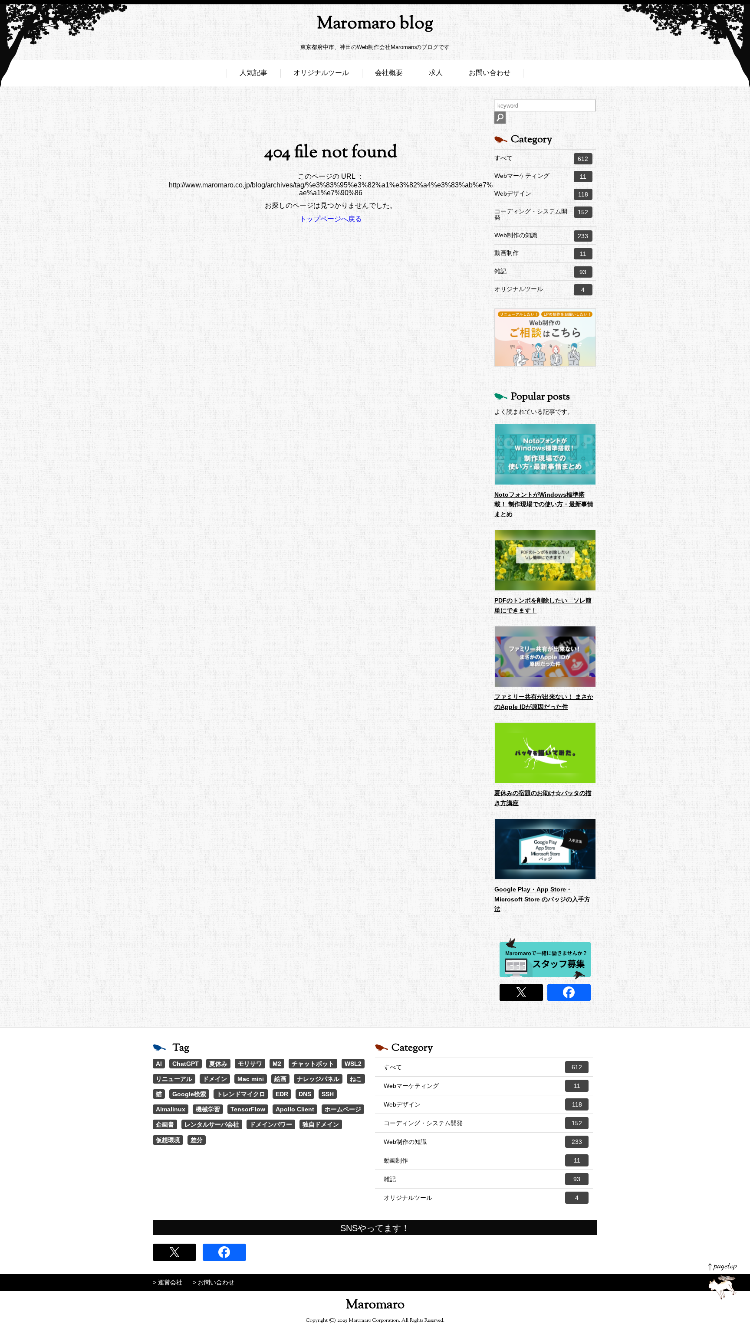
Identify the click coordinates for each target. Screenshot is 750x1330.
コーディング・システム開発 (541, 214)
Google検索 (189, 1094)
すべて (541, 158)
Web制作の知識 (541, 235)
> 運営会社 (167, 1282)
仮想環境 (168, 1140)
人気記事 (253, 72)
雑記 (540, 271)
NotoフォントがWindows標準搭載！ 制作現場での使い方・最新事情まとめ (543, 504)
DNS (305, 1094)
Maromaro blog (375, 24)
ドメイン (215, 1078)
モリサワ (250, 1063)
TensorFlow (247, 1109)
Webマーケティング (540, 176)
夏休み (218, 1063)
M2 (277, 1063)
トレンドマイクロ (241, 1094)
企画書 (165, 1124)
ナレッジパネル (318, 1078)
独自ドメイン (321, 1124)
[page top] (722, 1281)
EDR (282, 1094)
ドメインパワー (271, 1124)
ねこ (356, 1078)
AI (159, 1063)
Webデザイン (541, 194)
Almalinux (170, 1109)
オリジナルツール (321, 72)
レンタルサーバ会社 (211, 1124)
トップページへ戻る (330, 219)
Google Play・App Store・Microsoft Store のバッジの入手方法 (542, 899)
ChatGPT (185, 1063)
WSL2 (353, 1063)
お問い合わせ (489, 72)
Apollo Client (295, 1109)
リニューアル (174, 1078)
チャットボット (313, 1063)
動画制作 (540, 253)
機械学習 (208, 1109)
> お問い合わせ (213, 1282)
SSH (328, 1094)
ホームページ (343, 1109)
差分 (197, 1140)
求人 (436, 72)
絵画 (280, 1078)
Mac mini (250, 1078)
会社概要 (389, 72)
